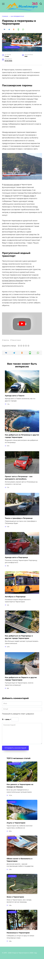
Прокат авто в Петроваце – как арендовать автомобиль (18, 478)
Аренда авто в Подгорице (16, 557)
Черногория (16, 340)
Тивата (7, 196)
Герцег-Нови (28, 196)
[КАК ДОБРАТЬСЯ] (22, 780)
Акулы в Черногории (16, 823)
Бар (18, 96)
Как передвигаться (11, 47)
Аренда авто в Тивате (14, 396)
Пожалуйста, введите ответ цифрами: (18, 714)
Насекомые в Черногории (18, 933)
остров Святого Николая (12, 280)
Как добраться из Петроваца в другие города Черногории (22, 436)
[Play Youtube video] (22, 323)
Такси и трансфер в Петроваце (19, 518)
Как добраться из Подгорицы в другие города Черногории (19, 637)
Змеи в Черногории (15, 897)
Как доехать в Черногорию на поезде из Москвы (20, 785)
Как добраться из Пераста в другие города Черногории (21, 678)
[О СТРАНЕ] (22, 819)
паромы (6, 340)
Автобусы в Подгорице (15, 596)
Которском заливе (11, 185)
